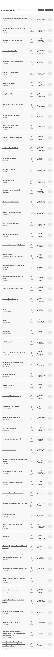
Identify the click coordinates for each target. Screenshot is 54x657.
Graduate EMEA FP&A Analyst (11, 396)
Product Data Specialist (9, 51)
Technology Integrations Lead (11, 557)
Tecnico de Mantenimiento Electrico (13, 353)
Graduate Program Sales (10, 72)
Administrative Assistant (10, 148)
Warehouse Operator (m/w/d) (11, 439)
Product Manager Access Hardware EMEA (13, 579)
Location (49, 10)
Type (41, 10)
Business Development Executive (12, 137)
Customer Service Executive (11, 417)
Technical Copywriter (9, 169)
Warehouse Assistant (9, 428)
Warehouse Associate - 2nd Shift (12, 471)
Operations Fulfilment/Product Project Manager (14, 29)
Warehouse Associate (9, 159)
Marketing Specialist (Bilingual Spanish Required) (14, 547)
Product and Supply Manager (11, 212)
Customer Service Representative (12, 61)
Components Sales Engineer (11, 407)
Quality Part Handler (8, 514)
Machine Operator (8, 180)
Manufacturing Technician (10, 202)
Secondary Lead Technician (11, 115)
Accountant (6, 331)
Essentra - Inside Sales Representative (14, 18)
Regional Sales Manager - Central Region (13, 601)
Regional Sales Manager (10, 299)
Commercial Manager (9, 374)
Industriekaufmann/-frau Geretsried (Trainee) (13, 266)
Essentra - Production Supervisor (12, 40)
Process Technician (8, 83)
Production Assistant (9, 450)
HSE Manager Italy (8, 342)
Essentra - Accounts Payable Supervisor (11, 191)
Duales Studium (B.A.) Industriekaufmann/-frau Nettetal (12, 256)
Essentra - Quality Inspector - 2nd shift (14, 504)
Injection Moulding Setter (10, 234)
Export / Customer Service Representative (10, 126)
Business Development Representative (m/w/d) (14, 460)
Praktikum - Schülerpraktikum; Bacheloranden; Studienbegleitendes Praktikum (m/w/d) (13, 633)
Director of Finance (8, 385)
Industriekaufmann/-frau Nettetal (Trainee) (12, 277)
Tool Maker (5, 536)
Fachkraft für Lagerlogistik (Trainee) (13, 245)
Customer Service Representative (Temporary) (12, 363)
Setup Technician (7, 94)
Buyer (4, 309)
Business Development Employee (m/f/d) (12, 525)
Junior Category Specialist (10, 223)
